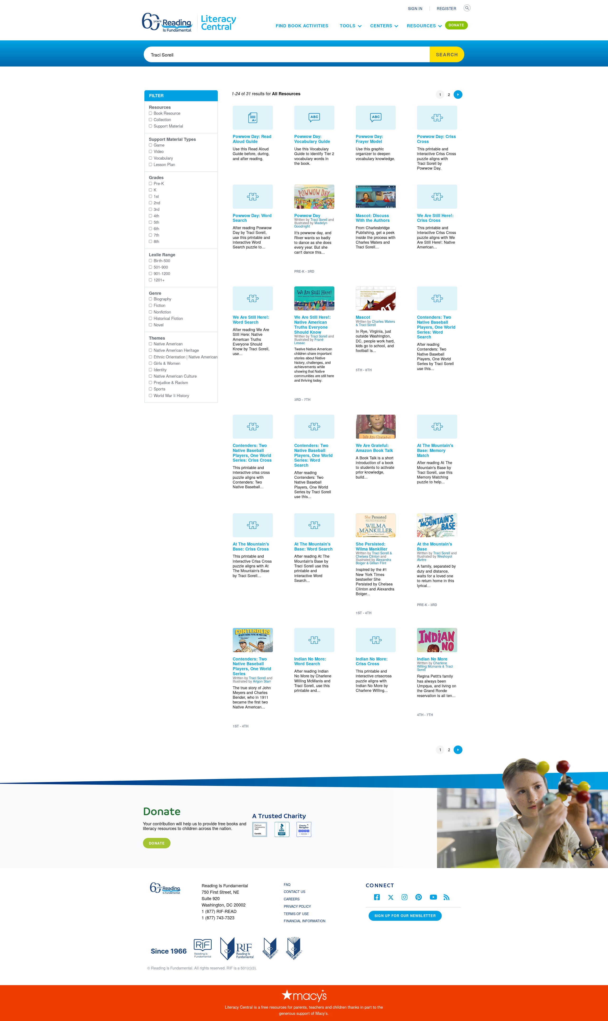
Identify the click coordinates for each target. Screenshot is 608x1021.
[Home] (170, 15)
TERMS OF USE (299, 913)
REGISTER (446, 8)
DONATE (456, 25)
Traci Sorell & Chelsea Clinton (374, 555)
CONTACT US (296, 891)
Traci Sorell (318, 219)
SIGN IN (415, 8)
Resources (421, 26)
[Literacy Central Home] (218, 15)
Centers (381, 26)
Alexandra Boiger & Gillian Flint (373, 561)
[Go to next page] (458, 94)
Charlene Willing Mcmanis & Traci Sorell (435, 666)
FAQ (287, 884)
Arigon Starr (262, 681)
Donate (157, 843)
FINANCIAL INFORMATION (304, 920)
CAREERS (291, 899)
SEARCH (467, 8)
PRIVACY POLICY (297, 906)
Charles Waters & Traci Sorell (375, 323)
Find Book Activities (302, 26)
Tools (348, 26)
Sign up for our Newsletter (405, 915)
